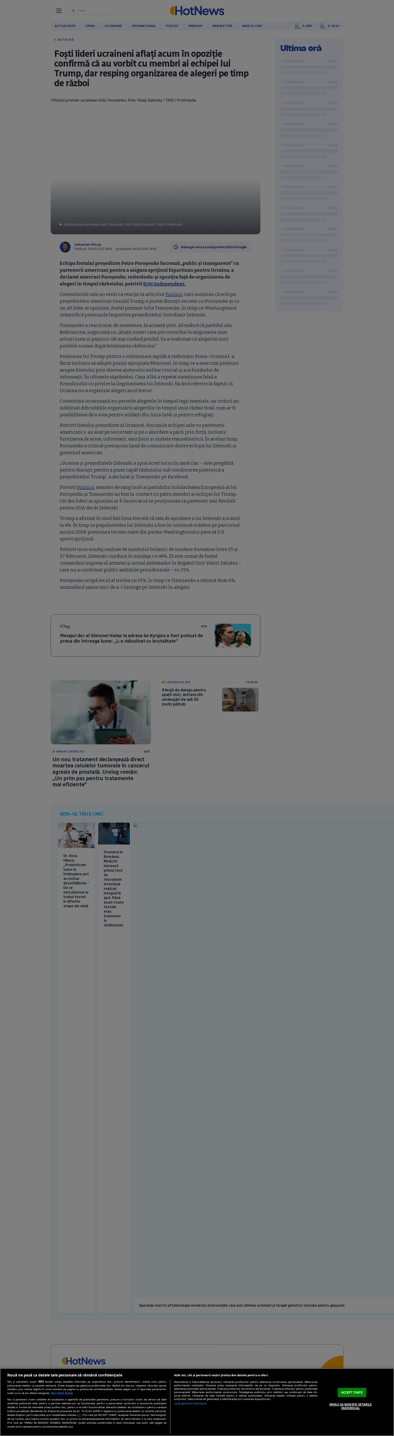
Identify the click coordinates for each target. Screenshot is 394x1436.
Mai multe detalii (62, 1393)
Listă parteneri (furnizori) (190, 1403)
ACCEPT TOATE (352, 1392)
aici (79, 1415)
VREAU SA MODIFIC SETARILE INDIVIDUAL (350, 1406)
